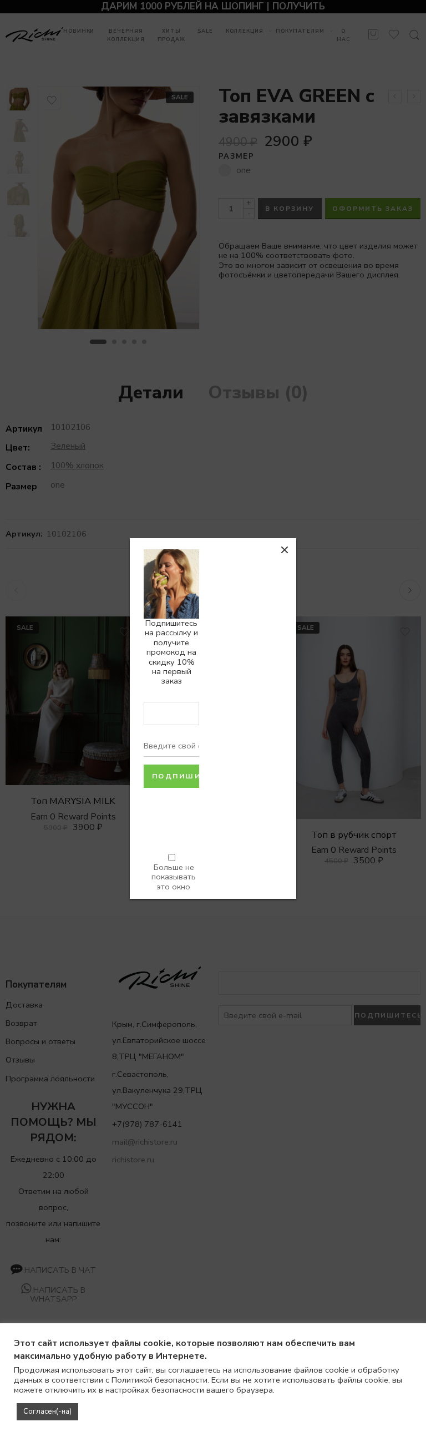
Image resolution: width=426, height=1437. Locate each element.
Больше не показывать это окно (173, 877)
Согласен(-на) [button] (47, 1411)
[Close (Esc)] (285, 550)
